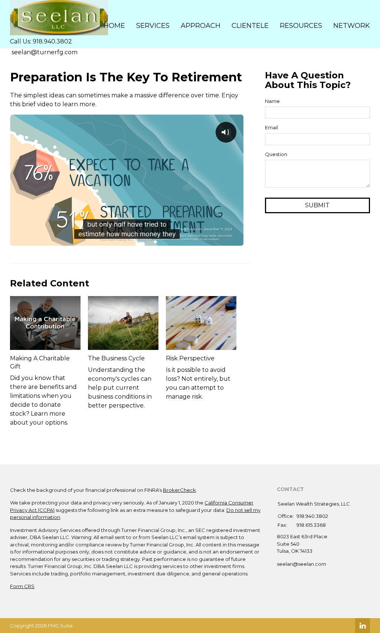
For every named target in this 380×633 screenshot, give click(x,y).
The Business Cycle (116, 358)
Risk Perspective (190, 358)
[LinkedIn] (362, 625)
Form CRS (22, 586)
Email (271, 127)
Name (272, 101)
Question (276, 154)
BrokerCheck (179, 490)
